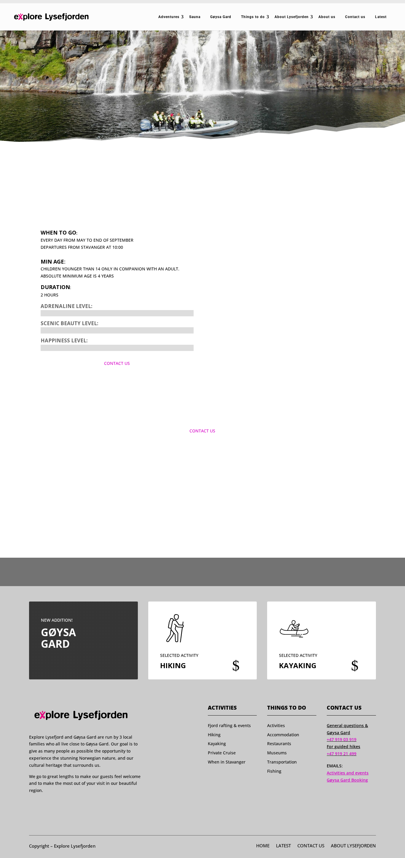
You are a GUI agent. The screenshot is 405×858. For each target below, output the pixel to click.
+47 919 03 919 (341, 739)
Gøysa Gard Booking (347, 780)
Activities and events (348, 773)
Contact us (355, 17)
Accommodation (283, 734)
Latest (381, 17)
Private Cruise (222, 753)
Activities (276, 725)
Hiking (214, 734)
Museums (277, 753)
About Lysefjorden (292, 17)
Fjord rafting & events (229, 725)
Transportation (282, 762)
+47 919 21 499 (341, 753)
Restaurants (279, 743)
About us (326, 17)
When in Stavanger (226, 762)
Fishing (274, 771)
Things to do (253, 17)
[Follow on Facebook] (31, 805)
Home (263, 846)
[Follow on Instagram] (43, 805)
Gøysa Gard (220, 17)
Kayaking (217, 743)
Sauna (194, 17)
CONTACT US (117, 363)
